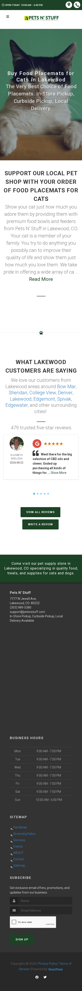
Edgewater (16, 405)
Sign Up (22, 939)
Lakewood (20, 399)
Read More (41, 279)
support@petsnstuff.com (27, 612)
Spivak (64, 399)
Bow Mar (66, 386)
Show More (58, 472)
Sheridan (18, 392)
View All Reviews (40, 512)
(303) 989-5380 (20, 607)
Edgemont (44, 399)
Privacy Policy (47, 963)
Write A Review (40, 524)
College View (42, 392)
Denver (65, 392)
